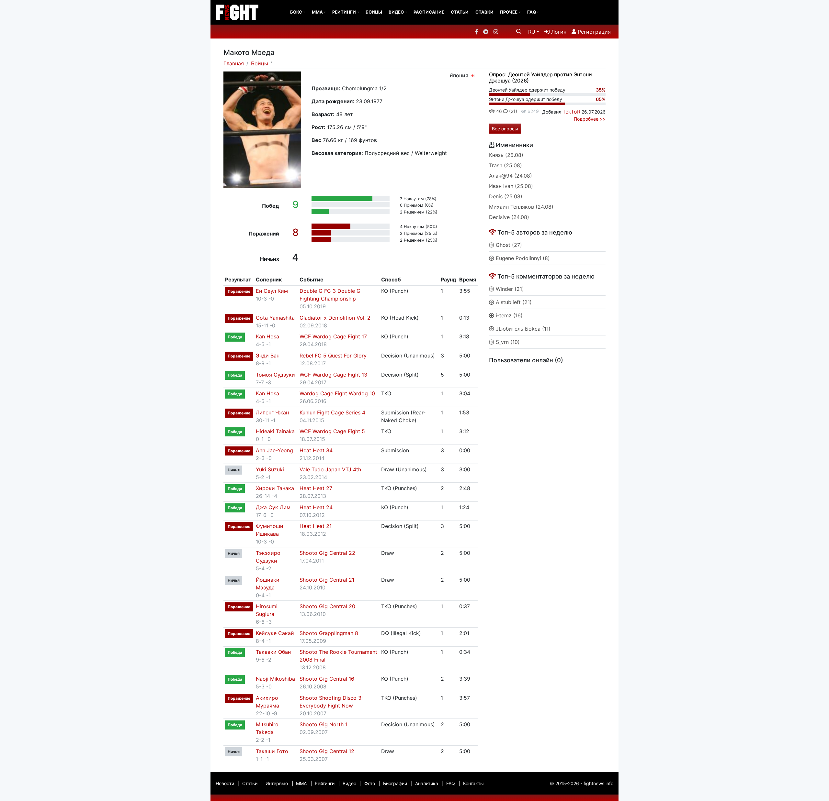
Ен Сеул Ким (272, 291)
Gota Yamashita (275, 317)
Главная (233, 63)
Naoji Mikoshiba (275, 678)
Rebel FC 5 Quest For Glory (333, 355)
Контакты (473, 783)
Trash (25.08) (505, 165)
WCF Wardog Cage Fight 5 (332, 431)
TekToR (571, 111)
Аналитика (426, 783)
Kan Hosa (267, 336)
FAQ (531, 12)
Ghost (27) (508, 245)
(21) (512, 111)
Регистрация (593, 31)
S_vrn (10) (507, 342)
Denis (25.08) (505, 196)
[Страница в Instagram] (495, 31)
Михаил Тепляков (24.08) (521, 206)
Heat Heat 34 (316, 450)
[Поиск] (519, 31)
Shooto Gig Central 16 (327, 678)
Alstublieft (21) (513, 302)
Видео (396, 12)
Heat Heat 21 (316, 526)
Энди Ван (267, 355)
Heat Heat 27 (316, 488)
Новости (225, 783)
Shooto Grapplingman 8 (329, 633)
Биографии (395, 783)
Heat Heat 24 (316, 507)
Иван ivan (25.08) (511, 186)
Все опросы (505, 128)
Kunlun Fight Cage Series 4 (332, 412)
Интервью (277, 783)
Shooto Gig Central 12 (327, 751)
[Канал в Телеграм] (486, 31)
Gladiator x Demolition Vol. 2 (335, 317)
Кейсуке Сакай (275, 633)
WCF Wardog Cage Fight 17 (333, 336)
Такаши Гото (272, 751)
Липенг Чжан (272, 412)
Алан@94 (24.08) (510, 175)
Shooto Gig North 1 (323, 724)
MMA (317, 12)
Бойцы (374, 12)
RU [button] (531, 31)
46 (498, 111)
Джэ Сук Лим (273, 507)
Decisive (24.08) (509, 217)
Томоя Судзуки (275, 374)
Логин (558, 31)
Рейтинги (344, 12)
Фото (369, 783)
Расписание (429, 12)
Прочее (508, 12)
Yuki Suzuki (270, 469)
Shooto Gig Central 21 (327, 579)
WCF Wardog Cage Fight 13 (333, 374)
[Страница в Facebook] (476, 31)
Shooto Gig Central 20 (327, 606)
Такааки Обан (273, 652)
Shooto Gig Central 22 (327, 553)
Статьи (460, 12)
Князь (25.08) (506, 155)
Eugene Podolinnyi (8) (522, 258)
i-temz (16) (508, 315)
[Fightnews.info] (237, 12)
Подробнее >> (590, 119)
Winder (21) (509, 289)
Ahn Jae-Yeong (274, 450)
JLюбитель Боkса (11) (522, 328)
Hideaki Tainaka (275, 431)
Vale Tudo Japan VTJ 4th (330, 469)
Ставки (484, 12)
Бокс (296, 12)
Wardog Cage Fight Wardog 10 (337, 393)
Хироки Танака (275, 488)
